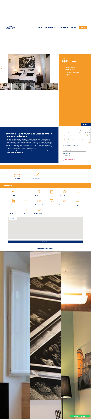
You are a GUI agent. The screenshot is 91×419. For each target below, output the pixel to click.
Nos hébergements (50, 27)
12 (87, 135)
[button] (1, 69)
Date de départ (67, 153)
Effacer (88, 142)
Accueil (40, 27)
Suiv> (89, 128)
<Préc (65, 128)
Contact (73, 27)
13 (89, 135)
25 (66, 139)
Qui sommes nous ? (63, 27)
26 (68, 139)
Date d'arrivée (66, 148)
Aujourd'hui (76, 128)
